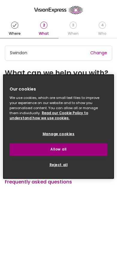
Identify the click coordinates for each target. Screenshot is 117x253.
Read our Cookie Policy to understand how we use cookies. (49, 115)
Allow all (58, 149)
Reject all (59, 164)
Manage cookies (59, 134)
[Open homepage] (58, 10)
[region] (58, 126)
